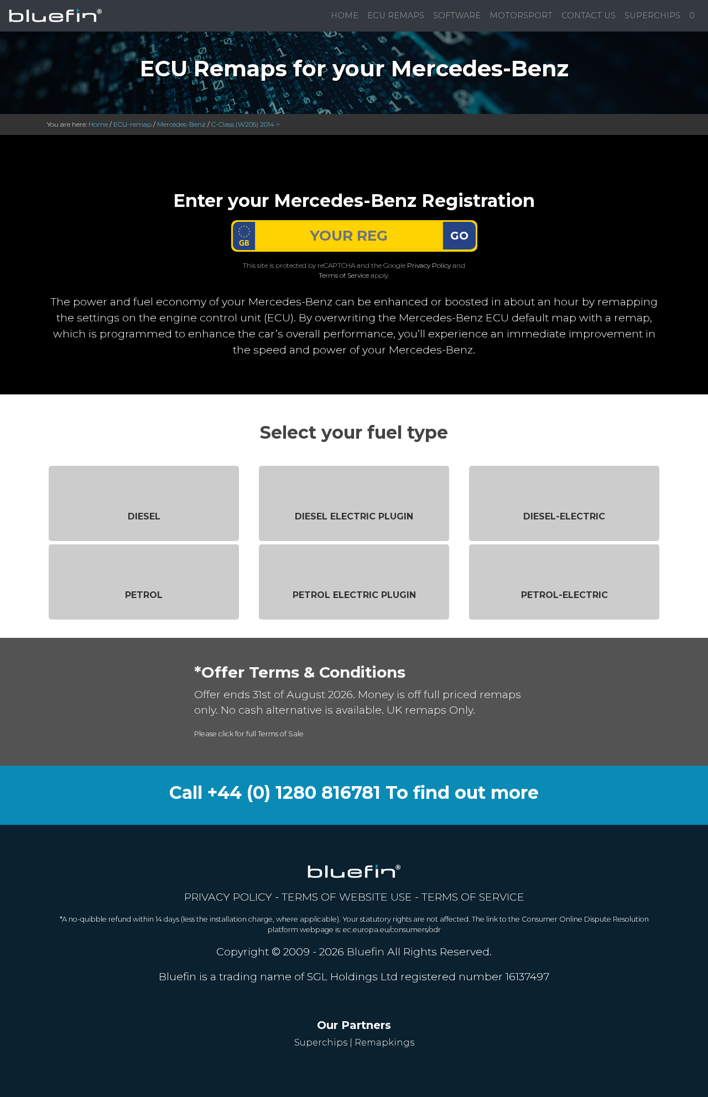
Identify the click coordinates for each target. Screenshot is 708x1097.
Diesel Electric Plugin (354, 516)
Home (344, 15)
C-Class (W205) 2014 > (245, 124)
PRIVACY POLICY (228, 896)
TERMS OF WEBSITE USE (347, 896)
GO (459, 235)
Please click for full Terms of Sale (249, 734)
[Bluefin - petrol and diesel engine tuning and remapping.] (55, 15)
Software (457, 15)
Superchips (652, 15)
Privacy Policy (429, 265)
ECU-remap (132, 124)
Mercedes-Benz (181, 124)
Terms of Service (344, 275)
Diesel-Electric (564, 516)
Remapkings (384, 1042)
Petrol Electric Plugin (354, 595)
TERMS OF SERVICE (472, 896)
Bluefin (365, 951)
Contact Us (588, 15)
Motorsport (521, 15)
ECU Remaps (395, 15)
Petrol (144, 595)
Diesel (144, 516)
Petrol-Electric (564, 595)
